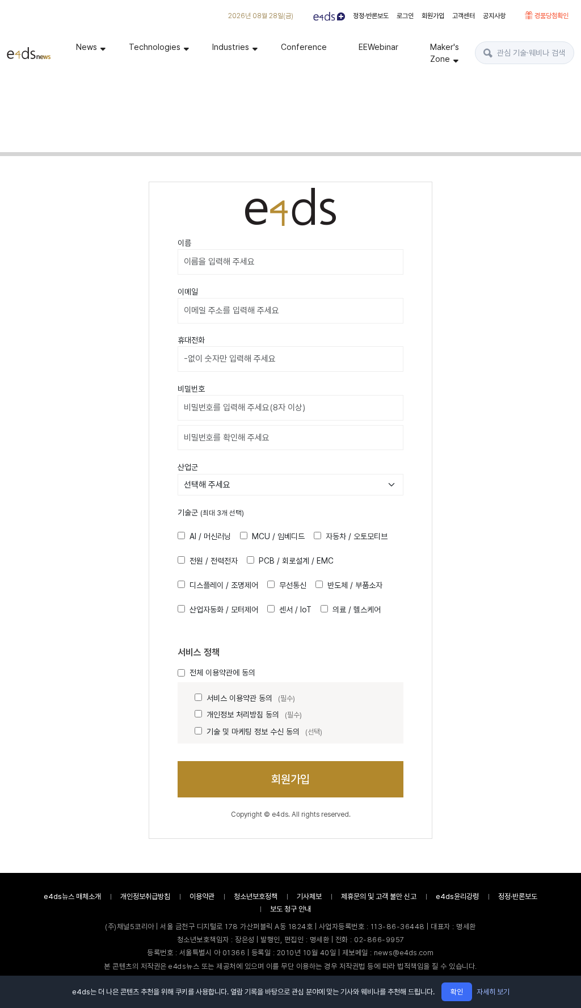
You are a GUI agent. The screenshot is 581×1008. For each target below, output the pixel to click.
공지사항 (494, 16)
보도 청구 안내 (290, 909)
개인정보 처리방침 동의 (254, 714)
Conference (304, 47)
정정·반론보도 (371, 16)
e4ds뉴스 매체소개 (72, 896)
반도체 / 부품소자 (354, 585)
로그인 (405, 16)
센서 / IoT (295, 609)
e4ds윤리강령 (457, 896)
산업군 (188, 467)
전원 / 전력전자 (214, 560)
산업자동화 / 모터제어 (224, 609)
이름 (184, 242)
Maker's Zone (444, 53)
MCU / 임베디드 (278, 536)
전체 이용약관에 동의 (222, 672)
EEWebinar (378, 47)
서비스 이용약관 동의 (251, 698)
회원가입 (433, 16)
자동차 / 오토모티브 (357, 536)
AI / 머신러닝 (210, 536)
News (86, 47)
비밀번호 (191, 388)
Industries (230, 47)
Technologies (154, 47)
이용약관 (202, 896)
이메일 (188, 291)
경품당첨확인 (551, 16)
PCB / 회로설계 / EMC (296, 560)
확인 (457, 992)
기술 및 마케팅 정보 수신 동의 (264, 731)
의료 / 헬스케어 (356, 609)
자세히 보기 (493, 992)
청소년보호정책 (255, 896)
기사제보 (309, 896)
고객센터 (463, 16)
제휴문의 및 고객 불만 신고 (378, 896)
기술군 (211, 512)
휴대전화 (191, 340)
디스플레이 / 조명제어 (224, 585)
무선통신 (292, 585)
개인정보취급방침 (145, 896)
